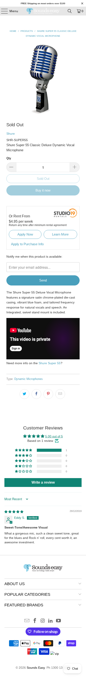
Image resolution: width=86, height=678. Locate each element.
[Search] (69, 11)
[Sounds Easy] (43, 11)
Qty (8, 158)
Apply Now (25, 234)
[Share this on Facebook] (36, 394)
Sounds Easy (36, 667)
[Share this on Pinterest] (48, 394)
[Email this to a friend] (60, 394)
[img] (13, 511)
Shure (10, 133)
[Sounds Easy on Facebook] (35, 621)
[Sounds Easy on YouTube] (58, 621)
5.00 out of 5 (54, 436)
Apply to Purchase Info (27, 244)
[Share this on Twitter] (24, 394)
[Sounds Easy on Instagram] (42, 621)
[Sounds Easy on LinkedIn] (50, 621)
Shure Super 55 (50, 363)
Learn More (60, 234)
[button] (24, 450)
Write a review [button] (43, 482)
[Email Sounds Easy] (27, 621)
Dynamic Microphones (28, 379)
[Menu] (2, 11)
